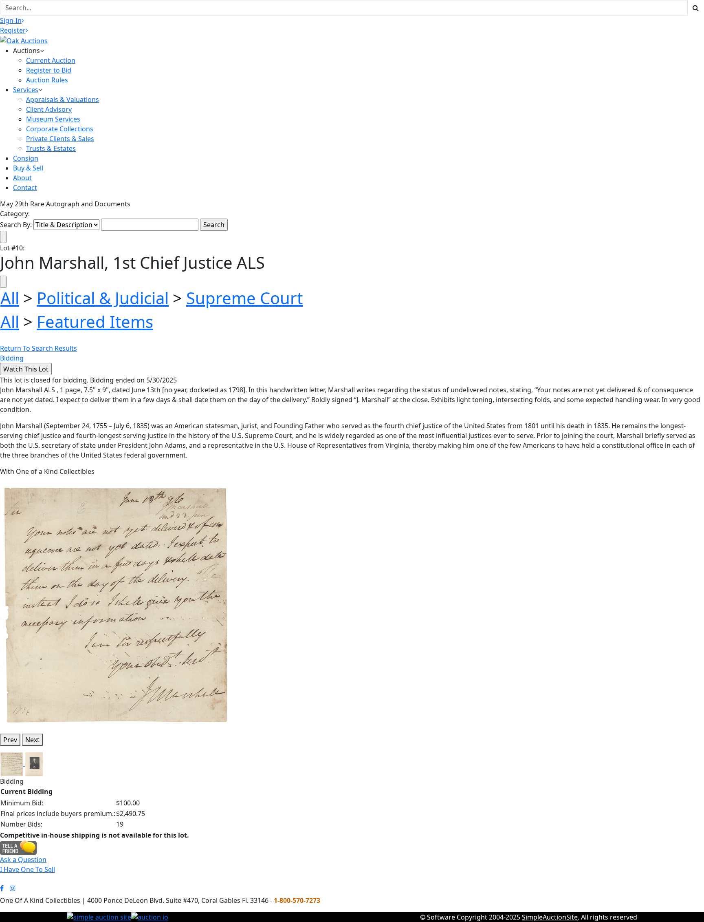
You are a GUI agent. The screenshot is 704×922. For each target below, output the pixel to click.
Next (32, 739)
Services (25, 89)
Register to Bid (48, 70)
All (9, 298)
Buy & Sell (28, 168)
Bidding (12, 358)
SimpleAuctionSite (550, 917)
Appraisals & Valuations (62, 99)
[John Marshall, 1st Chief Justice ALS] (116, 604)
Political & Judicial (103, 298)
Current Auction (50, 60)
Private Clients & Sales (60, 138)
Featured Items (95, 321)
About (22, 177)
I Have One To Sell (27, 869)
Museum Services (53, 119)
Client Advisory (49, 109)
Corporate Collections (59, 128)
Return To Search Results (38, 348)
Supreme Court (244, 298)
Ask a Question (23, 859)
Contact (25, 187)
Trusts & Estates (51, 148)
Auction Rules (47, 79)
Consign (25, 158)
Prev (10, 739)
